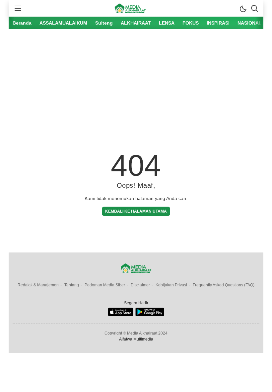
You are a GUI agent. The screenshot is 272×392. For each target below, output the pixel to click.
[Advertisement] (136, 84)
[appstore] (120, 314)
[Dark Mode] (243, 8)
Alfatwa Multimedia (136, 339)
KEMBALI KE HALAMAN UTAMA (136, 211)
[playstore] (149, 314)
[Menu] (18, 8)
